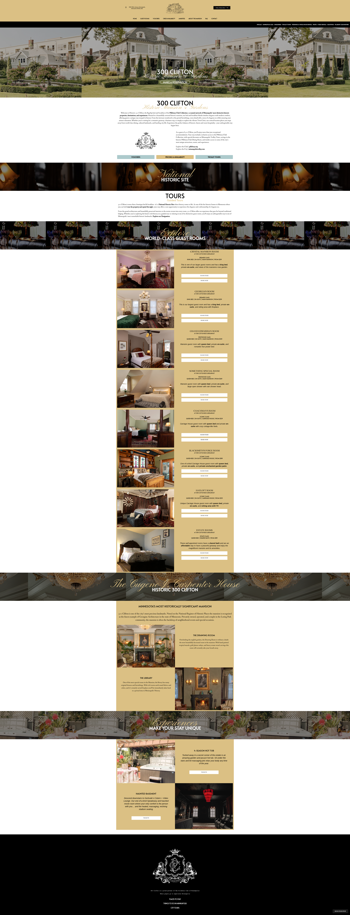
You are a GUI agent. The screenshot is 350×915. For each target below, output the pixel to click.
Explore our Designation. (161, 216)
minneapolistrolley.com (197, 149)
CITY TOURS (175, 908)
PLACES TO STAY (175, 899)
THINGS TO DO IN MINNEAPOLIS (175, 903)
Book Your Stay (340, 911)
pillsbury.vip (193, 147)
